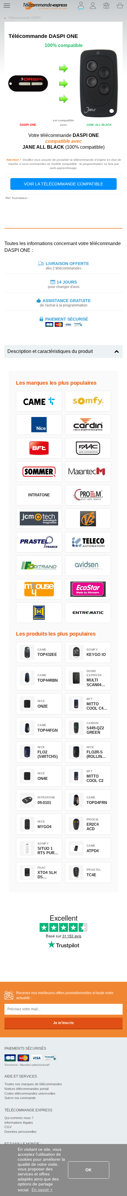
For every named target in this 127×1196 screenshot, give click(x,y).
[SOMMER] (39, 471)
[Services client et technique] (106, 5)
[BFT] (39, 448)
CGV (8, 1127)
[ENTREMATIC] (88, 612)
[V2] (88, 518)
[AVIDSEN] (88, 565)
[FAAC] (88, 448)
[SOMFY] (88, 401)
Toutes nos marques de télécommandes (33, 1084)
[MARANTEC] (88, 471)
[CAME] (39, 401)
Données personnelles (20, 1131)
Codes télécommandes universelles (30, 1093)
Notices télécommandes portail (26, 1089)
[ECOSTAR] (88, 589)
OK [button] (88, 1169)
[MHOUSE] (39, 589)
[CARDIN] (88, 424)
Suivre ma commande (20, 1098)
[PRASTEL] (39, 542)
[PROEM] (88, 495)
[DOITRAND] (39, 565)
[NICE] (39, 424)
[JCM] (39, 518)
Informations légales (18, 1122)
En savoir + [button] (42, 1189)
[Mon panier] (120, 5)
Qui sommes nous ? (18, 1118)
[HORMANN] (39, 612)
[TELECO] (88, 542)
